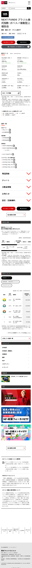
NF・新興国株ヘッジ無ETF (9, 115)
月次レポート (5, 129)
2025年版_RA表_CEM (7, 162)
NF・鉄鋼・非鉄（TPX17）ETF (17, 311)
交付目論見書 (5, 137)
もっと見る (7, 150)
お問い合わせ (27, 530)
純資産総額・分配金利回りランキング (10, 281)
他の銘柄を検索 (12, 214)
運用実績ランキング (6, 277)
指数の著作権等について (16, 530)
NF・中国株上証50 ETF (8, 113)
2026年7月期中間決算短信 (8, 148)
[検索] (29, 8)
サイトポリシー (5, 233)
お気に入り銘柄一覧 (7, 338)
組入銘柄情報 (5, 132)
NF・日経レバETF (17, 305)
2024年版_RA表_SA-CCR (8, 164)
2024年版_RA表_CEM (7, 159)
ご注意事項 (22, 530)
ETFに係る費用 (10, 530)
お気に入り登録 (9, 42)
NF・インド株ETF (21, 113)
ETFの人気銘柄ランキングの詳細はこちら (19, 332)
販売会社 (24, 42)
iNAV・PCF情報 (6, 93)
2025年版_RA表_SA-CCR (8, 167)
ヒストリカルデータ (7, 154)
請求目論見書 (5, 140)
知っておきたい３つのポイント (16, 46)
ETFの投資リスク (4, 530)
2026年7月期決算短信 (7, 145)
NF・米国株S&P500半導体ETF (17, 317)
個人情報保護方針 (4, 547)
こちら (5, 106)
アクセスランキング (6, 285)
